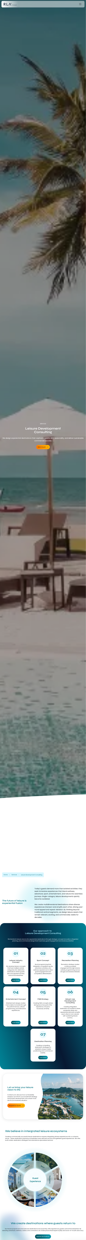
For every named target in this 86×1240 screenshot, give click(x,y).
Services (14, 875)
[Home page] (13, 4)
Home (6, 875)
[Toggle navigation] (80, 4)
